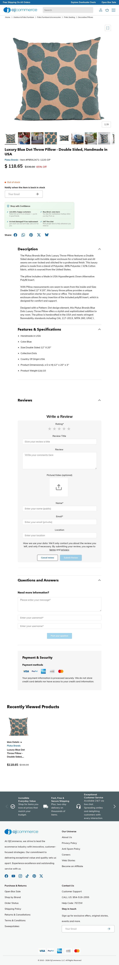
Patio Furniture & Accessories (49, 17)
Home (7, 17)
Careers (66, 854)
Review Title (59, 435)
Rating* (59, 423)
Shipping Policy (13, 908)
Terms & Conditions (15, 920)
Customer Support (72, 891)
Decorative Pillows (85, 17)
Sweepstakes (12, 926)
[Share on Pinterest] (31, 235)
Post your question (59, 635)
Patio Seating (69, 17)
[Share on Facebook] (15, 235)
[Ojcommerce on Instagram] (20, 874)
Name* (59, 503)
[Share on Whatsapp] (23, 235)
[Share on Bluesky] (47, 235)
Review (59, 449)
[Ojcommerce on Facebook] (6, 874)
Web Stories (68, 860)
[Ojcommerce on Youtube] (13, 874)
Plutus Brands (11, 160)
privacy (65, 549)
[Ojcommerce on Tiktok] (27, 874)
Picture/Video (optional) (59, 475)
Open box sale (109, 2)
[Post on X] (39, 235)
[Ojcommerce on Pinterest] (34, 874)
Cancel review (47, 557)
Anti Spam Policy (71, 848)
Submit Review (71, 557)
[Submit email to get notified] (37, 194)
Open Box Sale (13, 891)
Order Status (12, 903)
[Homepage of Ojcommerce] (20, 9)
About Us (67, 837)
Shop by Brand (13, 897)
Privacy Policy (69, 843)
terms (52, 549)
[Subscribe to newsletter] (108, 928)
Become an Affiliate (72, 866)
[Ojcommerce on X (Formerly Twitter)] (41, 874)
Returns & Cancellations (17, 914)
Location (59, 529)
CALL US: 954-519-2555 (75, 897)
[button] (49, 428)
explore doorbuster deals (83, 2)
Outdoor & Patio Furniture (23, 17)
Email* (59, 516)
